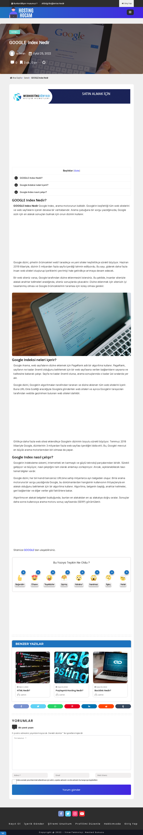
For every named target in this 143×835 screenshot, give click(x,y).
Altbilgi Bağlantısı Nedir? (53, 3)
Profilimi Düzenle (88, 823)
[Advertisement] (35, 125)
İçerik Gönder (34, 823)
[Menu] (130, 12)
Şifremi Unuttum (60, 823)
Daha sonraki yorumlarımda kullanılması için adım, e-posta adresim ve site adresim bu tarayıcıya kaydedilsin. (57, 780)
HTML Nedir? (23, 690)
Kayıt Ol (15, 823)
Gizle (76, 170)
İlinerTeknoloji (74, 832)
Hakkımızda (112, 823)
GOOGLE (29, 549)
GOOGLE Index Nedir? (29, 177)
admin (23, 695)
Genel (14, 32)
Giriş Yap (128, 3)
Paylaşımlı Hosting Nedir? (69, 690)
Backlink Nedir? (103, 690)
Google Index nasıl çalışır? (31, 192)
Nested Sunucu (94, 832)
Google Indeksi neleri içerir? (32, 185)
